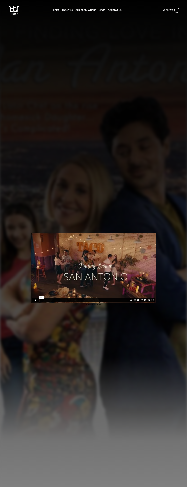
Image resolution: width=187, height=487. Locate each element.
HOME (56, 10)
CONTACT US (114, 10)
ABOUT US (67, 10)
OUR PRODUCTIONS (85, 10)
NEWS (102, 10)
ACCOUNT (167, 10)
